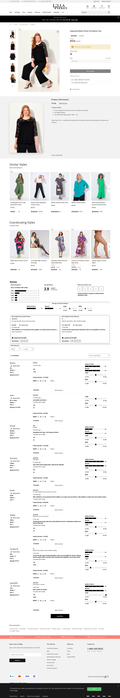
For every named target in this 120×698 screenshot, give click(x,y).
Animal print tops (77, 629)
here (16, 690)
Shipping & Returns (74, 76)
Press (68, 651)
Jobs (68, 654)
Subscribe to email (52, 654)
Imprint (22, 696)
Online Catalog (51, 660)
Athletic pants (56, 629)
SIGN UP (17, 660)
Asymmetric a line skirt (90, 629)
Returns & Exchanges (33, 696)
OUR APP (96, 1)
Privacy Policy (13, 696)
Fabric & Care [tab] (63, 103)
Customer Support (52, 648)
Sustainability (71, 657)
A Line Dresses (13, 629)
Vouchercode (51, 662)
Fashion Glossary (52, 668)
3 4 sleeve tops (66, 629)
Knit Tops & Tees (24, 24)
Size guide (108, 58)
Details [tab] (54, 103)
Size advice (50, 665)
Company (70, 648)
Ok (94, 689)
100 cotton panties (32, 629)
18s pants (101, 629)
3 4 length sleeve (14, 631)
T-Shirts (33, 24)
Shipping (45, 696)
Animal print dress (45, 629)
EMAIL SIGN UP (106, 1)
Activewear (22, 629)
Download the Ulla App (54, 657)
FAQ (48, 651)
